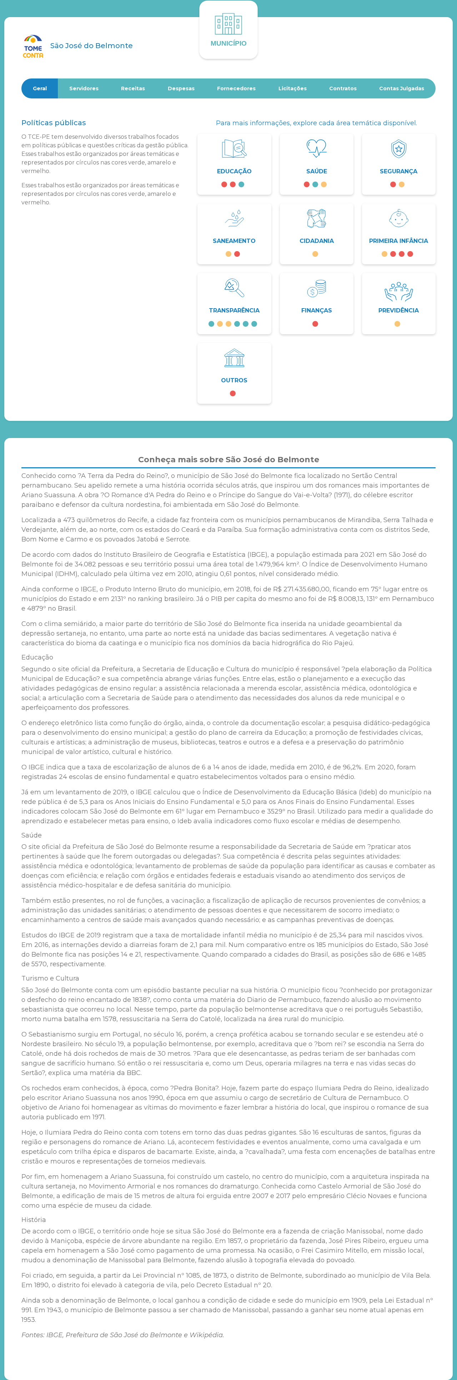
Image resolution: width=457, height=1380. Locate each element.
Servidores (84, 88)
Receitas (133, 88)
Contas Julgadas (401, 88)
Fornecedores (236, 88)
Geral (40, 88)
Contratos (343, 88)
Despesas (181, 88)
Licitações (292, 88)
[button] (234, 164)
